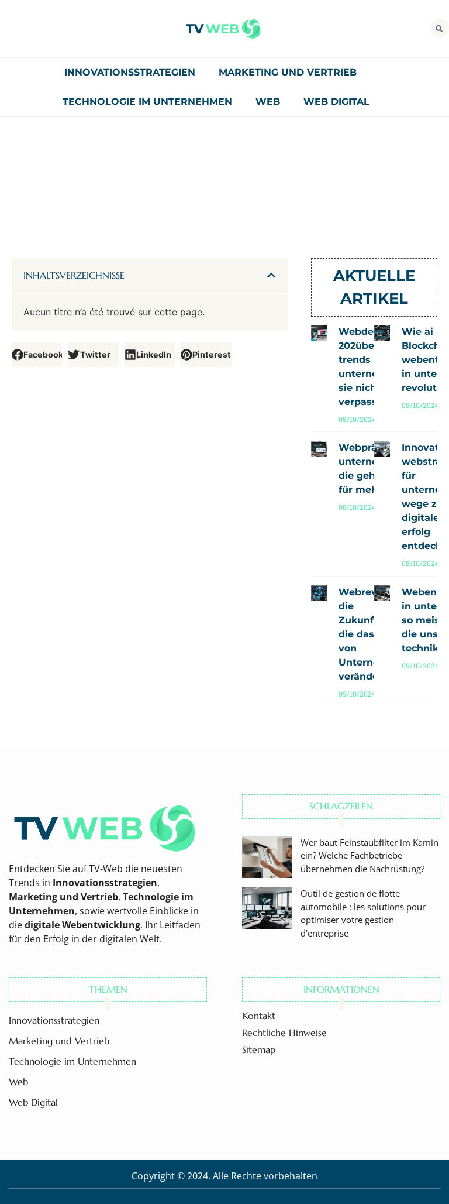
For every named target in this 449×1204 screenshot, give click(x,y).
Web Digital (336, 101)
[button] (439, 28)
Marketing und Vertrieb (288, 72)
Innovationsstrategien (129, 72)
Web (267, 101)
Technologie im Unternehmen (147, 101)
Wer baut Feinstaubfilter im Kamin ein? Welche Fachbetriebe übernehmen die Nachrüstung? (369, 855)
